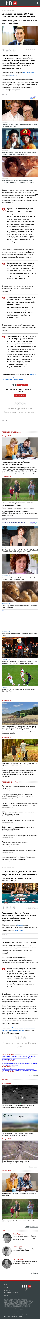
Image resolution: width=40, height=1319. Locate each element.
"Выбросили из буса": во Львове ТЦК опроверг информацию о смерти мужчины (19, 858)
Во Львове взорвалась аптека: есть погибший (19, 851)
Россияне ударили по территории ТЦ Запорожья (19, 836)
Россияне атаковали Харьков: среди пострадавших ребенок (15, 843)
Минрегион (31, 412)
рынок (26, 1043)
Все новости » (33, 1076)
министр (29, 408)
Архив (6, 1295)
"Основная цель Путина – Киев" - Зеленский (18, 820)
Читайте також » (8, 1054)
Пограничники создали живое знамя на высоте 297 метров (19, 787)
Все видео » (33, 1167)
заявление (33, 1043)
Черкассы (22, 408)
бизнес (20, 1046)
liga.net (20, 925)
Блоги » (4, 1231)
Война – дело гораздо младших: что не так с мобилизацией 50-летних (18, 828)
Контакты (7, 1287)
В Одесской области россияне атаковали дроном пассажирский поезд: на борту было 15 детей (19, 804)
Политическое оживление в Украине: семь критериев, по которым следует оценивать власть (24, 1238)
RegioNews (13, 75)
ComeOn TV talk (28, 73)
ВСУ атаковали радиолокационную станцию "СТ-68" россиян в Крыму (18, 813)
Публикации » (7, 1171)
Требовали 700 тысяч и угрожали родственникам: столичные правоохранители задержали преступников (19, 1069)
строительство (12, 408)
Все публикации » (31, 1227)
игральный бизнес (9, 1043)
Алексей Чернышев (10, 412)
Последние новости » (10, 782)
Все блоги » (34, 1273)
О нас (5, 1284)
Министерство (22, 412)
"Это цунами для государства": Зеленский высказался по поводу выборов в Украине (17, 796)
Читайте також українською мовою (32, 50)
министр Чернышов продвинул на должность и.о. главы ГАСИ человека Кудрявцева (20, 376)
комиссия (20, 1043)
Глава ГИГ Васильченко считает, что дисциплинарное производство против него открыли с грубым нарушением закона (19, 1058)
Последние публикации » (11, 432)
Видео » (5, 1079)
